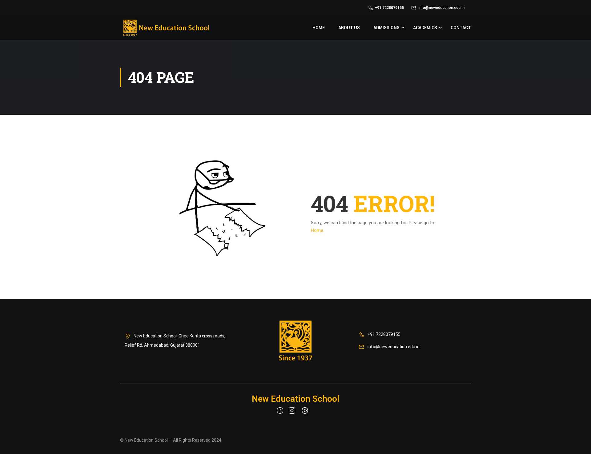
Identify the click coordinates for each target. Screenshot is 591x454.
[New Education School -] (166, 27)
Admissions (386, 27)
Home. (317, 230)
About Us (349, 27)
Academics (425, 27)
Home (318, 27)
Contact (461, 27)
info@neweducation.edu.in (441, 8)
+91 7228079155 (389, 8)
